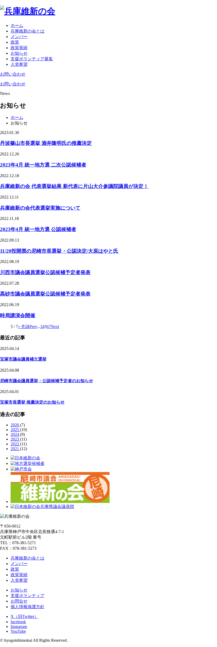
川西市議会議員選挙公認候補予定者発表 (45, 272)
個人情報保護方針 (27, 606)
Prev (33, 326)
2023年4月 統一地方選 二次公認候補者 (43, 165)
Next (55, 326)
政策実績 (19, 47)
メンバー (19, 36)
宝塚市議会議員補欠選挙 (23, 359)
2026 (15, 425)
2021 (15, 448)
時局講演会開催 (17, 315)
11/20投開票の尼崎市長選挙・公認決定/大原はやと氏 (59, 251)
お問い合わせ (12, 74)
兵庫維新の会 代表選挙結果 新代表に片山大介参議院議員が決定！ (74, 186)
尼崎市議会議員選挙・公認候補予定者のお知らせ (46, 380)
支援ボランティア (27, 595)
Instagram (19, 626)
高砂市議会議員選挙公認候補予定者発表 (45, 294)
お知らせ (19, 53)
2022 (15, 444)
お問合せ (19, 601)
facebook (18, 622)
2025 (15, 429)
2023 (15, 439)
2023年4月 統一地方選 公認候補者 (38, 229)
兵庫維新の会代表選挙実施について (40, 208)
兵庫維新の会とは (27, 31)
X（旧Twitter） (24, 616)
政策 (15, 42)
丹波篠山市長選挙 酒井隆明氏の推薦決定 (46, 143)
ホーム (17, 25)
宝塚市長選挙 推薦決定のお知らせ (32, 402)
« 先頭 (24, 326)
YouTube (18, 631)
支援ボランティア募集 (32, 59)
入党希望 (19, 64)
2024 (15, 434)
